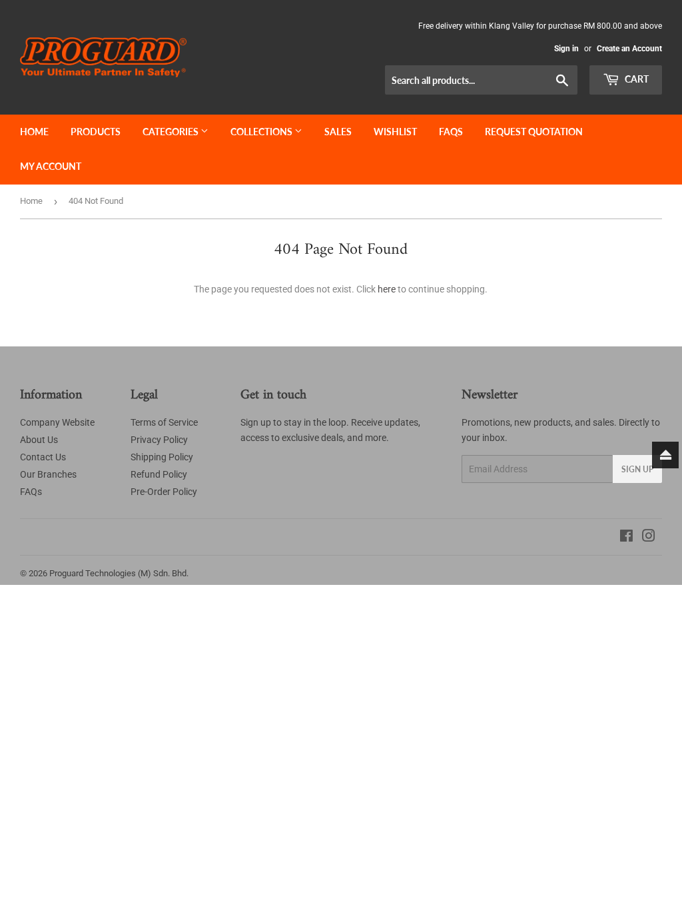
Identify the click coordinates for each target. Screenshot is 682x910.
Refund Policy (159, 474)
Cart (636, 79)
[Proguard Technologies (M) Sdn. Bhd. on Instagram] (648, 537)
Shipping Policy (162, 457)
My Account (50, 166)
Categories (171, 131)
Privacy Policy (159, 439)
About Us (39, 439)
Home (34, 131)
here (387, 289)
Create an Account (629, 48)
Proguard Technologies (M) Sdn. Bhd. (118, 573)
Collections (262, 131)
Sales (338, 131)
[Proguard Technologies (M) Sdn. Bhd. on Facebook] (626, 537)
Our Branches (48, 474)
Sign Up (637, 469)
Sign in (566, 48)
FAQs (451, 131)
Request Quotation (534, 131)
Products (96, 131)
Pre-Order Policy (164, 491)
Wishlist (395, 131)
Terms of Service (164, 422)
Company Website (57, 422)
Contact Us (43, 457)
